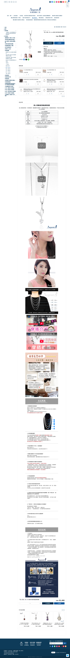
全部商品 (26, 642)
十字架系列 (7, 64)
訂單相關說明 (26, 645)
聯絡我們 (21, 643)
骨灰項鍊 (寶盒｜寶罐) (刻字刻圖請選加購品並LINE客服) (11, 58)
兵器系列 (7, 62)
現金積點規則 (38, 643)
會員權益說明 (38, 642)
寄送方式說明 (32, 643)
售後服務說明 (32, 645)
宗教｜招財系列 (8, 73)
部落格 (21, 645)
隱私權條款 (39, 645)
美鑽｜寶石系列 (8, 67)
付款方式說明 (32, 642)
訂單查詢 (26, 643)
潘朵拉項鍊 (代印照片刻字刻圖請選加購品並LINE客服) (11, 55)
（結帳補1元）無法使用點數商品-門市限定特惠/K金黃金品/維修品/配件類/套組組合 (11, 33)
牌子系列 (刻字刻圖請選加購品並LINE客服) (11, 61)
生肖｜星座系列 (8, 70)
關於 (21, 642)
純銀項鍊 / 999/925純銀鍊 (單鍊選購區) (11, 53)
